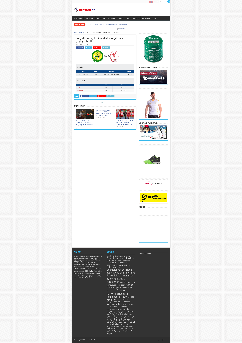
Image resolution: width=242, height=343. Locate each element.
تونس (88, 275)
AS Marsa (79, 87)
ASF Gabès (80, 90)
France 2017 (90, 262)
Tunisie (89, 270)
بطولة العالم (114, 324)
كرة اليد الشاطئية (115, 328)
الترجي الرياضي (95, 273)
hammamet (77, 264)
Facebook (142, 207)
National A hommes (117, 304)
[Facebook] (155, 2)
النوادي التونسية (115, 319)
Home (75, 32)
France (83, 262)
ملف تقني (119, 331)
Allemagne (82, 256)
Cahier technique (146, 18)
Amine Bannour (89, 256)
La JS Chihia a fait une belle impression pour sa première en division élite (104, 24)
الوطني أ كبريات (117, 322)
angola (95, 256)
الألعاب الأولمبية (123, 312)
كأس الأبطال (112, 326)
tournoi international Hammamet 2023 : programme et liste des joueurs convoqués (103, 112)
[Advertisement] (153, 230)
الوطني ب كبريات (124, 324)
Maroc (87, 267)
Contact (155, 18)
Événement (82, 32)
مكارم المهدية (83, 277)
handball (85, 264)
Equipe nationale (89, 18)
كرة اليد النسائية (81, 275)
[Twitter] (157, 2)
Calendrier (121, 18)
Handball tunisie (78, 266)
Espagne (99, 260)
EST (78, 262)
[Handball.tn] (84, 9)
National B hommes (118, 307)
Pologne (81, 268)
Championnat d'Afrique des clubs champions (118, 266)
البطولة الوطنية (122, 316)
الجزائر (88, 273)
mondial (92, 266)
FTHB (94, 262)
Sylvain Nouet (80, 271)
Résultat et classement (133, 18)
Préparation (86, 268)
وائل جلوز (76, 277)
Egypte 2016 (82, 260)
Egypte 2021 (89, 260)
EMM (94, 260)
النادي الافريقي (82, 273)
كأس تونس (124, 328)
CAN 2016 (77, 258)
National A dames (122, 302)
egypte (76, 260)
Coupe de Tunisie (89, 258)
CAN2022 (82, 258)
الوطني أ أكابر (129, 322)
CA (98, 256)
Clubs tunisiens (78, 18)
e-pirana (159, 340)
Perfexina (165, 340)
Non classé (129, 307)
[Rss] (154, 2)
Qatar (91, 268)
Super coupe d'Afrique (119, 309)
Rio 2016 (95, 268)
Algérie (77, 256)
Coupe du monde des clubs (122, 288)
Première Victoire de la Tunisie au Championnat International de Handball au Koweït (84, 123)
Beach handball (101, 18)
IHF (84, 266)
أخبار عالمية (130, 310)
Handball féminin (95, 264)
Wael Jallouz (98, 271)
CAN (101, 256)
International (111, 18)
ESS (75, 262)
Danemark (96, 258)
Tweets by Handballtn (145, 253)
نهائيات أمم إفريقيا (111, 331)
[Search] (169, 1)
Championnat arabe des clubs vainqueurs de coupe (120, 262)
